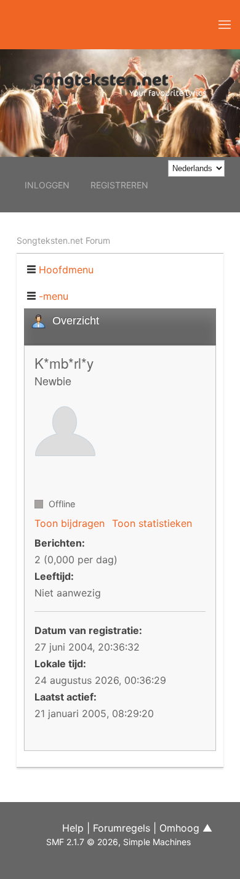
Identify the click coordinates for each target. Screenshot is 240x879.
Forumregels (121, 828)
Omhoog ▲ (185, 828)
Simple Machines (157, 842)
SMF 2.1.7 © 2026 (82, 842)
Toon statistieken (152, 523)
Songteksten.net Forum (63, 240)
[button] (224, 24)
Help (73, 828)
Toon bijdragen (69, 523)
